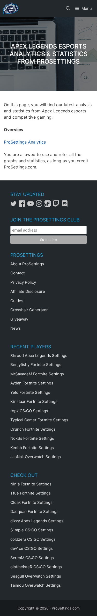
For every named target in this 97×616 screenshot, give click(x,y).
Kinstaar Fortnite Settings (33, 401)
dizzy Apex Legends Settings (36, 520)
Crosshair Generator (29, 309)
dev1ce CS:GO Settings (31, 548)
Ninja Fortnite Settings (30, 484)
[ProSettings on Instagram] (40, 205)
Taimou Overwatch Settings (35, 585)
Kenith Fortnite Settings (32, 447)
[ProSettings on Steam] (48, 205)
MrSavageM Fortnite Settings (37, 373)
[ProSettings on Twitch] (57, 205)
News (15, 328)
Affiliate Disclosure (27, 291)
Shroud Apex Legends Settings (38, 355)
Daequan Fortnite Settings (34, 511)
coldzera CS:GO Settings (33, 539)
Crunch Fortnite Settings (33, 429)
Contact (17, 272)
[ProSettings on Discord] (65, 205)
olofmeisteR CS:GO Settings (36, 566)
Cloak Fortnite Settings (31, 502)
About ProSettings (27, 263)
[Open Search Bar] (68, 8)
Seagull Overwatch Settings (35, 576)
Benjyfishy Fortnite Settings (35, 364)
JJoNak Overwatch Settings (35, 456)
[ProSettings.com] (10, 8)
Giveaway (19, 319)
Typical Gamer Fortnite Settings (39, 419)
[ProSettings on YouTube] (31, 205)
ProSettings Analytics (25, 142)
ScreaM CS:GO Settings (32, 557)
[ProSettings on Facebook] (23, 205)
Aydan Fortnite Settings (31, 383)
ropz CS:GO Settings (29, 410)
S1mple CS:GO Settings (31, 529)
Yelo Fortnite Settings (30, 392)
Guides (16, 300)
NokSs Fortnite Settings (32, 438)
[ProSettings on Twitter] (14, 205)
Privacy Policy (23, 282)
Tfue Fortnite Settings (30, 493)
